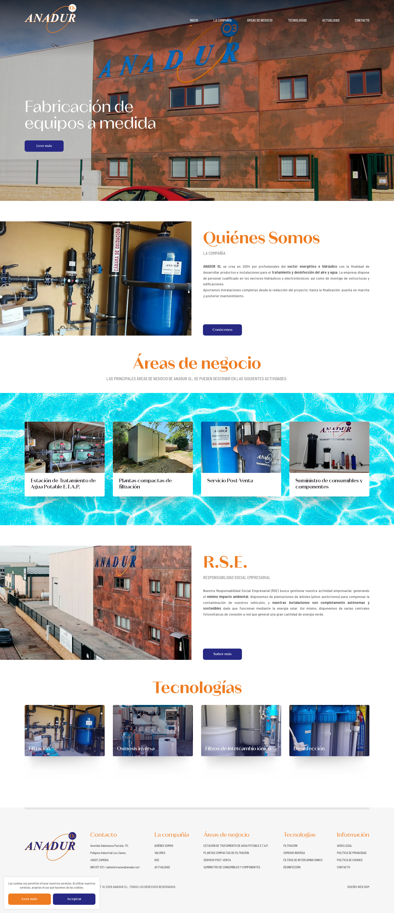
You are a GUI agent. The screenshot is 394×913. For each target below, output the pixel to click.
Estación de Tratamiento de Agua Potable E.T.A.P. (63, 484)
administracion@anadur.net (123, 867)
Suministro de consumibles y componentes (329, 484)
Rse (157, 860)
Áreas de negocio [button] (260, 20)
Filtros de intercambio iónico (238, 748)
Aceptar (74, 899)
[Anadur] (50, 18)
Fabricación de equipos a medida (90, 115)
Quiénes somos (164, 845)
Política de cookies (350, 860)
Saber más (222, 654)
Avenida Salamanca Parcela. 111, (109, 845)
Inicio (194, 20)
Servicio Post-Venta (230, 481)
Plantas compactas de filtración (145, 484)
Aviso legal (344, 845)
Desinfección (309, 748)
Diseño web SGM (358, 886)
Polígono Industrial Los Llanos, (108, 852)
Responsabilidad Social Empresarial (236, 577)
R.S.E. (225, 563)
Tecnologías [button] (297, 20)
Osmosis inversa (136, 748)
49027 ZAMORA (99, 860)
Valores (160, 852)
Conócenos (222, 330)
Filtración (39, 748)
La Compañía (214, 253)
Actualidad (330, 20)
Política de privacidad (352, 852)
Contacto (362, 20)
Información (353, 835)
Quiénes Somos (261, 239)
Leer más (29, 899)
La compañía (222, 20)
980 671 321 (97, 867)
